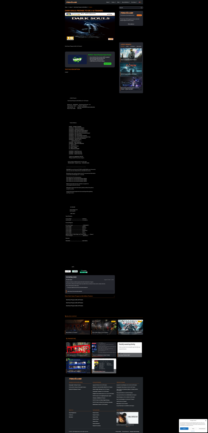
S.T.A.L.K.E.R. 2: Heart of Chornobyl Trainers (77, 387)
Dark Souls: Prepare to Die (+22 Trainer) (74, 299)
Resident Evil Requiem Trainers (75, 389)
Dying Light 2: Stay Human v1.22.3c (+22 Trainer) (126, 387)
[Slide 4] (128, 426)
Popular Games (96, 412)
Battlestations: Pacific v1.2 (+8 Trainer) (100, 404)
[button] (205, 420)
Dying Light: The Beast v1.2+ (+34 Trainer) (101, 391)
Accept (184, 428)
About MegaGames (72, 412)
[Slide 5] (129, 426)
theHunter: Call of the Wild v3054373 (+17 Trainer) (102, 387)
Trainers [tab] (122, 46)
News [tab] (127, 46)
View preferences (202, 428)
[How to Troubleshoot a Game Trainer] (104, 349)
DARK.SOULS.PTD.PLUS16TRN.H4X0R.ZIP (74, 291)
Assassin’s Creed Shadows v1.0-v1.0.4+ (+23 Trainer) (127, 384)
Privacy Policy (118, 431)
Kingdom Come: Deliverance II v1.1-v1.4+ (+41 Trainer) (103, 393)
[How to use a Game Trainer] (104, 365)
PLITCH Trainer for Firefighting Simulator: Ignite (102, 395)
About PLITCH (107, 63)
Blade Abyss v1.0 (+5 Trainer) (122, 403)
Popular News (95, 421)
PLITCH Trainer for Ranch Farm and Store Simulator (103, 402)
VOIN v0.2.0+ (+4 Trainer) (122, 401)
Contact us (71, 414)
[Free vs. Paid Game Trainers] (78, 365)
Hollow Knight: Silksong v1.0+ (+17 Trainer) (101, 389)
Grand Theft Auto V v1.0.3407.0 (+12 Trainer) (125, 405)
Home (66, 7)
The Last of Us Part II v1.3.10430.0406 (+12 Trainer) (126, 394)
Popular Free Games (97, 425)
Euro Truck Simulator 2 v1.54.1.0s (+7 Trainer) (125, 399)
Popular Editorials (96, 423)
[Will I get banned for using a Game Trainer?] (78, 349)
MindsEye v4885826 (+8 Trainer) (99, 397)
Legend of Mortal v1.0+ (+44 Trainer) (100, 384)
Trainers (90, 7)
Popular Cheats (96, 419)
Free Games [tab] (139, 46)
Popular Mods (95, 416)
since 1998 (139, 15)
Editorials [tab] (132, 46)
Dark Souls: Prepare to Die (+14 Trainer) (74, 305)
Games (70, 7)
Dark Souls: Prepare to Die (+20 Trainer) (74, 302)
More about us (131, 24)
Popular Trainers (96, 414)
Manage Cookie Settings (134, 431)
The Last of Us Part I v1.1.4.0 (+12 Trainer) (125, 392)
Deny (193, 428)
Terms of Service (125, 431)
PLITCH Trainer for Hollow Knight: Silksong (101, 400)
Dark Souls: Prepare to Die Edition (80, 7)
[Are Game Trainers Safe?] (129, 349)
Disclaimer (71, 416)
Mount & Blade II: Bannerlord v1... (124, 424)
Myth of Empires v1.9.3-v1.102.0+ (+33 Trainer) (126, 397)
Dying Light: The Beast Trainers (75, 384)
